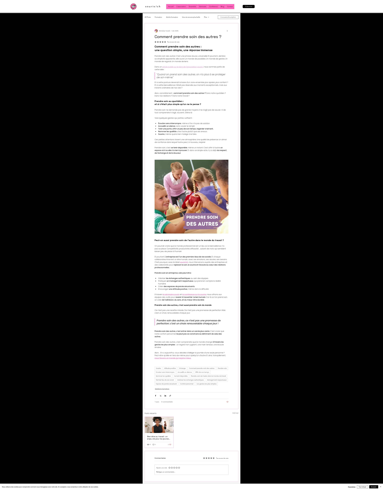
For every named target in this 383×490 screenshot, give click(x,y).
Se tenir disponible (181, 376)
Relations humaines (162, 389)
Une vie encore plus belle (191, 17)
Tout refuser (362, 487)
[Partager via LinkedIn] (165, 396)
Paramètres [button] (351, 487)
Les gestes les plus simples (207, 384)
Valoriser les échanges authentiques (190, 380)
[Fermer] (380, 486)
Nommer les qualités (163, 376)
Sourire (158, 368)
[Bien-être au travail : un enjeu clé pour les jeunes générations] (159, 425)
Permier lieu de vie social (165, 380)
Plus (205, 17)
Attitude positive (170, 368)
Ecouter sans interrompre (165, 372)
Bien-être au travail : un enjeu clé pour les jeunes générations (158, 437)
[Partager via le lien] (170, 396)
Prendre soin (222, 368)
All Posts (148, 17)
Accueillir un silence (185, 372)
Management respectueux (217, 380)
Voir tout (235, 413)
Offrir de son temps (202, 372)
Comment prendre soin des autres (201, 368)
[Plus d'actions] (227, 31)
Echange (182, 368)
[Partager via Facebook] (155, 396)
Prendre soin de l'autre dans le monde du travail (208, 376)
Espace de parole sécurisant (166, 384)
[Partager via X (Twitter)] (160, 396)
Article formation (172, 17)
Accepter (374, 487)
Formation (158, 17)
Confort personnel (186, 384)
